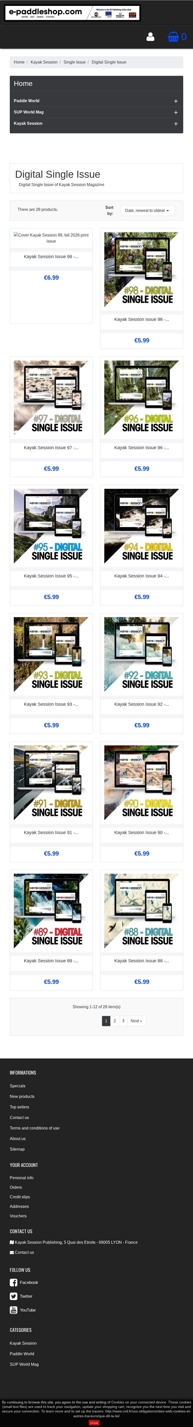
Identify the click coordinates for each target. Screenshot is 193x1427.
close (94, 1423)
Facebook (29, 1282)
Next (137, 1021)
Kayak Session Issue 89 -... (51, 960)
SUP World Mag (29, 112)
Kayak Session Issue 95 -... (51, 575)
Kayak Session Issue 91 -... (51, 832)
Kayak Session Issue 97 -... (51, 447)
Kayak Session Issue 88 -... (141, 960)
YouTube (28, 1310)
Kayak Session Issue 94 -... (141, 575)
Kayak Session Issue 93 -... (51, 704)
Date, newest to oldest (148, 211)
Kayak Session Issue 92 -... (141, 704)
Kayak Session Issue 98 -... (141, 319)
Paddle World (26, 101)
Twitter (26, 1296)
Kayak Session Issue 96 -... (141, 447)
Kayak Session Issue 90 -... (141, 832)
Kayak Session (28, 123)
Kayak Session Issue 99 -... (51, 256)
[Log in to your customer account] (150, 37)
